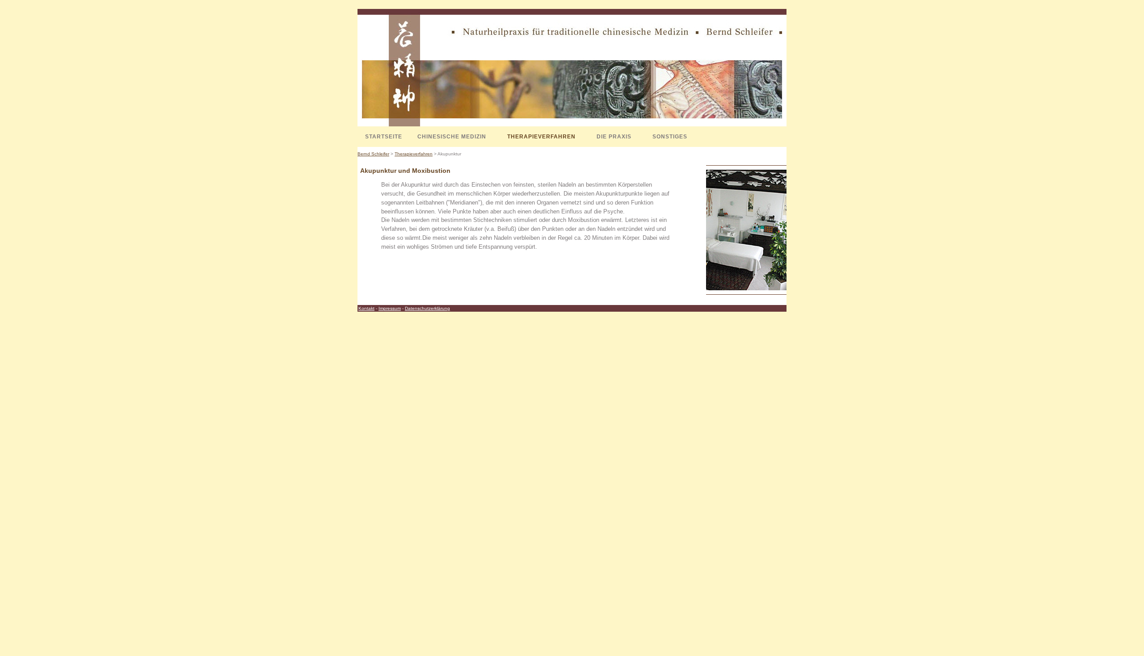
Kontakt (366, 308)
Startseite (383, 137)
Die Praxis (614, 137)
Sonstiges (669, 137)
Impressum (390, 308)
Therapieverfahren (541, 137)
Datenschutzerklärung (427, 308)
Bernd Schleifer (373, 153)
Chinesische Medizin (451, 137)
